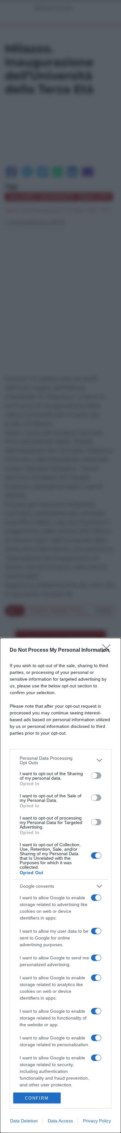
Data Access (60, 1120)
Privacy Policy (97, 1120)
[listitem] (60, 760)
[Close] (108, 650)
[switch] (96, 775)
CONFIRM (37, 1098)
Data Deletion (24, 1120)
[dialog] (60, 885)
